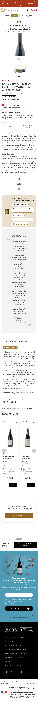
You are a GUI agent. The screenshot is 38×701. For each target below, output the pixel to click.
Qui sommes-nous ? (13, 646)
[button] (19, 52)
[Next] (34, 451)
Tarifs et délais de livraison (16, 654)
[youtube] (21, 672)
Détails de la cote (19, 516)
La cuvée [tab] (10, 127)
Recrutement (10, 642)
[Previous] (4, 451)
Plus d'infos (5, 122)
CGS (24, 683)
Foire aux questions (13, 665)
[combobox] (6, 485)
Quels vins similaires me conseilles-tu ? (23, 210)
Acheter (6, 15)
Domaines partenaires (14, 658)
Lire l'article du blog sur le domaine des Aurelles (18, 392)
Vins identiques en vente (25, 545)
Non (14, 604)
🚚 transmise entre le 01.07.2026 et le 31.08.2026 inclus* (19, 4)
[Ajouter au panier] (13, 485)
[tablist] (19, 126)
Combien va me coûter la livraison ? (22, 219)
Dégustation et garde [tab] (27, 127)
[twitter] (11, 672)
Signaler (29, 408)
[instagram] (16, 672)
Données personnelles (30, 683)
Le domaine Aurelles (17, 341)
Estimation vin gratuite (14, 638)
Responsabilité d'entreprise (16, 650)
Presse (7, 661)
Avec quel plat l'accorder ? (20, 204)
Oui (8, 604)
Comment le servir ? (18, 215)
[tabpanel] (19, 153)
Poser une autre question (21, 224)
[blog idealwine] (31, 672)
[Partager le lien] (35, 80)
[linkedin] (26, 672)
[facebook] (6, 672)
